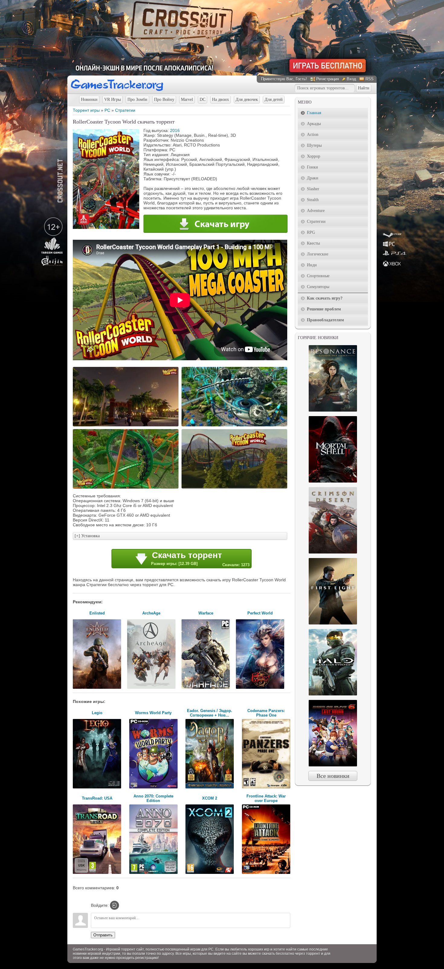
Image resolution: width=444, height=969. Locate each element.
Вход (351, 79)
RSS (369, 79)
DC (202, 99)
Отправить (103, 935)
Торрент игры (86, 110)
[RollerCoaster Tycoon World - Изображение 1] (126, 425)
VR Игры (112, 99)
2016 (175, 130)
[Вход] (114, 905)
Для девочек (247, 99)
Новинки (89, 99)
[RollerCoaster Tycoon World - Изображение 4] (235, 488)
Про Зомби (137, 99)
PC (107, 110)
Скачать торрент (200, 558)
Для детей (274, 99)
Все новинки (333, 775)
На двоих (220, 99)
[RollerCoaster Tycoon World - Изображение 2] (235, 425)
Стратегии (125, 110)
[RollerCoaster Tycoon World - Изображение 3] (126, 488)
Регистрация (327, 79)
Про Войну (164, 99)
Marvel (187, 99)
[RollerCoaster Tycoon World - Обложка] (106, 227)
